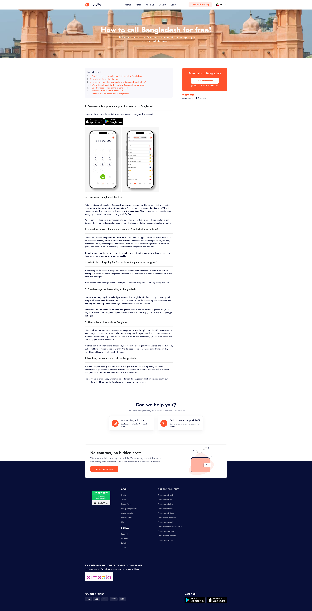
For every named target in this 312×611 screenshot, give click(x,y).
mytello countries (127, 513)
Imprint (123, 495)
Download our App (200, 4)
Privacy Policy (126, 504)
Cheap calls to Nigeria (166, 495)
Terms (123, 499)
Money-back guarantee (129, 508)
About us (150, 4)
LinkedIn (124, 543)
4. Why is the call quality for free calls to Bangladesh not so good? (117, 85)
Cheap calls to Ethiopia (166, 513)
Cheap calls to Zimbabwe (167, 517)
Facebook (124, 534)
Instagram (124, 538)
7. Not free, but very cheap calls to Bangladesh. (109, 93)
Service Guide (126, 517)
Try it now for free (205, 80)
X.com (123, 547)
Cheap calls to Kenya (165, 508)
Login (173, 4)
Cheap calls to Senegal (166, 531)
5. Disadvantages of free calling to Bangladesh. (109, 87)
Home (129, 4)
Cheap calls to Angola (165, 522)
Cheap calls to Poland (165, 504)
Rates (138, 4)
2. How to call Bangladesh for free (104, 79)
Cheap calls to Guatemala (167, 535)
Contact (162, 4)
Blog (123, 522)
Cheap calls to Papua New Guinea (170, 526)
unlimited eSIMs (110, 569)
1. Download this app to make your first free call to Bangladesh (116, 76)
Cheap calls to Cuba (165, 499)
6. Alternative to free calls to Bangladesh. (107, 90)
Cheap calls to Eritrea (165, 540)
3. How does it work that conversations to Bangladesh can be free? (118, 82)
